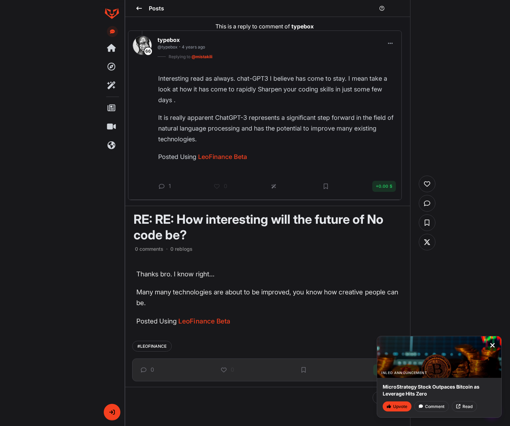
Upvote (400, 406)
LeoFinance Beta (204, 321)
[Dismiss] (492, 345)
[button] (112, 412)
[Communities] (111, 145)
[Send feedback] (112, 31)
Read (467, 406)
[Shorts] (111, 126)
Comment (434, 406)
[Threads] (111, 48)
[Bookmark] (303, 369)
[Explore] (111, 67)
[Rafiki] (111, 85)
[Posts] (111, 108)
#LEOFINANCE (152, 346)
